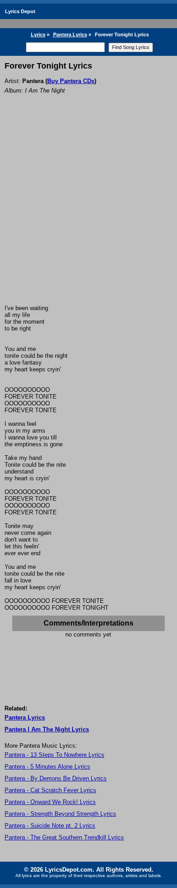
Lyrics (38, 34)
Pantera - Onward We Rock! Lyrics (50, 802)
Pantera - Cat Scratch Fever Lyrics (50, 790)
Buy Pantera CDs (70, 81)
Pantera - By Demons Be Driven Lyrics (56, 778)
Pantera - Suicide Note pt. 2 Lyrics (50, 825)
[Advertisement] (88, 211)
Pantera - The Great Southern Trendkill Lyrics (64, 837)
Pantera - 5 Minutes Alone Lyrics (47, 766)
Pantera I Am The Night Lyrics (47, 729)
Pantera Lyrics (70, 34)
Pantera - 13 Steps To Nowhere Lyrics (54, 754)
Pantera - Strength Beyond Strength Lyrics (60, 813)
